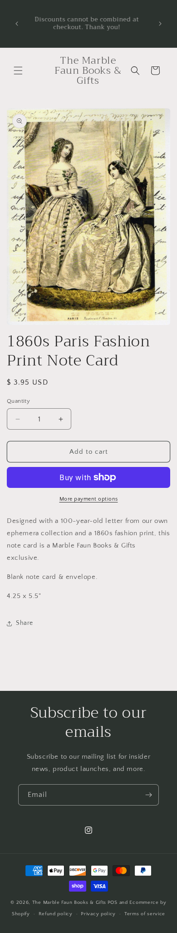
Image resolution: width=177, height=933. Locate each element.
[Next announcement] (160, 24)
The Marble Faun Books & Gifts (69, 902)
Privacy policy (98, 914)
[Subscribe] (148, 795)
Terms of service (144, 914)
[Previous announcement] (17, 24)
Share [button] (24, 623)
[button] (18, 71)
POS (113, 902)
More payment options (88, 499)
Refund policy (56, 914)
